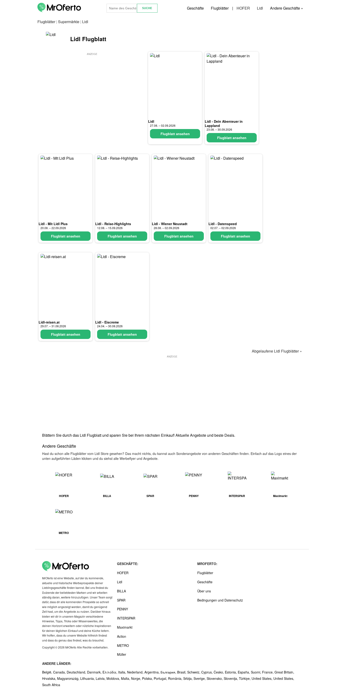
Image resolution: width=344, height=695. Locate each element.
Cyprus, (207, 672)
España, (244, 672)
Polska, (148, 678)
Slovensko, (215, 678)
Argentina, (152, 672)
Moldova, (113, 678)
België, (47, 672)
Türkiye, (245, 678)
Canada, (60, 672)
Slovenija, (231, 678)
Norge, (136, 678)
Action (121, 636)
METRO (123, 645)
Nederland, (135, 672)
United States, (262, 678)
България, (169, 672)
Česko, (219, 672)
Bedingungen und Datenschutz (220, 600)
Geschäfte (195, 8)
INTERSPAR (126, 618)
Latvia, (101, 678)
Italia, (122, 672)
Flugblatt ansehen (175, 133)
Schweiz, (194, 672)
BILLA (121, 591)
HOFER (243, 8)
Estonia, (231, 672)
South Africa (51, 684)
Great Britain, (284, 672)
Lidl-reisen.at (49, 322)
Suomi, (256, 672)
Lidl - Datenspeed (223, 223)
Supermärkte (68, 21)
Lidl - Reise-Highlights (113, 223)
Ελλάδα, (110, 672)
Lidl (260, 8)
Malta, (126, 678)
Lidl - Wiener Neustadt (169, 223)
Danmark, (94, 672)
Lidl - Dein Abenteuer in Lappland (224, 123)
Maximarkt (124, 627)
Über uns (204, 591)
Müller (121, 654)
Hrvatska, (49, 678)
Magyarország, (68, 678)
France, (268, 672)
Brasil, (182, 672)
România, (175, 678)
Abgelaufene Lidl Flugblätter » (277, 351)
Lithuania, (88, 678)
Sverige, (200, 678)
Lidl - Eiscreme (107, 322)
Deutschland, (77, 672)
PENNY (122, 609)
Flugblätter (220, 8)
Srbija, (188, 678)
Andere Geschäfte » (286, 8)
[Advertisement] (92, 89)
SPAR (121, 600)
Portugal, (161, 678)
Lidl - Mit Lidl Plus (53, 223)
